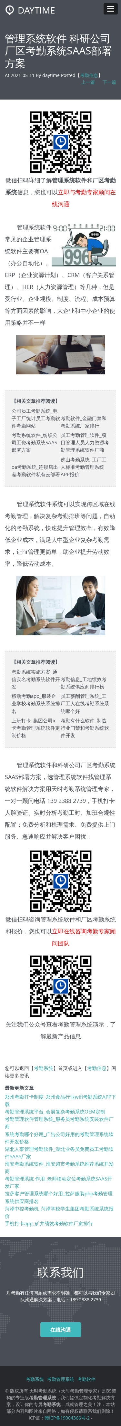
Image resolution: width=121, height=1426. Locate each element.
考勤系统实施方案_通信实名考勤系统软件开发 (36, 679)
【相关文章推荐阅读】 (36, 401)
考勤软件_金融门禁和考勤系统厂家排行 (83, 422)
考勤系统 (74, 789)
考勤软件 (86, 1379)
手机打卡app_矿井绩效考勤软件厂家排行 (49, 1223)
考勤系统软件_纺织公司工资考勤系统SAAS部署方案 (34, 442)
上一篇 (88, 82)
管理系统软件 (57, 919)
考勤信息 (89, 75)
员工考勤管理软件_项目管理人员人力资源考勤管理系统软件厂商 (85, 442)
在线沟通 (60, 1329)
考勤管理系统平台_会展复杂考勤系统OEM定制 (55, 1111)
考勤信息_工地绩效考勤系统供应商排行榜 (83, 683)
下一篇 (109, 82)
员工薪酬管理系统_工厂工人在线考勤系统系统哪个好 (85, 703)
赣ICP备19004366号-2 (67, 1418)
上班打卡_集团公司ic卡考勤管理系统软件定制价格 (36, 728)
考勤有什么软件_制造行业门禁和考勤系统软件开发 (85, 728)
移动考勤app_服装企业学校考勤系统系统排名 (36, 703)
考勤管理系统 (75, 1024)
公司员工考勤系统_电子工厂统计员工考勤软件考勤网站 (36, 418)
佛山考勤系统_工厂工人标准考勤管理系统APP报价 (83, 467)
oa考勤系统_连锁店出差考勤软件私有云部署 (36, 471)
